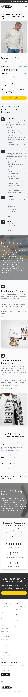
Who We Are (18, 609)
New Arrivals (4, 606)
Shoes (2, 619)
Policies (17, 620)
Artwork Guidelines (6, 449)
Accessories (4, 625)
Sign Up (13, 592)
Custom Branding (5, 642)
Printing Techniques (6, 655)
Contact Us (18, 627)
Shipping (3, 658)
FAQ (16, 617)
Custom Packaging (6, 628)
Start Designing (14, 98)
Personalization (5, 652)
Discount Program (6, 646)
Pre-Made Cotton (19, 14)
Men (12, 14)
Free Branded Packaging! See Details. (18, 1)
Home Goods (4, 631)
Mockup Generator (6, 649)
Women (3, 612)
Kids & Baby (4, 615)
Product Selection (6, 14)
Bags (2, 622)
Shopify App (4, 639)
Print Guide (15, 449)
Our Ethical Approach (20, 606)
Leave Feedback (19, 623)
